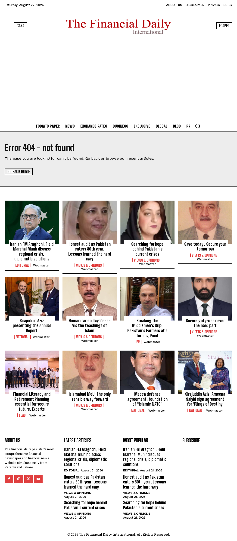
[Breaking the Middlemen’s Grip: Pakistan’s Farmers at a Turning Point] (147, 299)
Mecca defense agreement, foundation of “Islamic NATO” (147, 399)
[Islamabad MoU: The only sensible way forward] (89, 372)
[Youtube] (38, 479)
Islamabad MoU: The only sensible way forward (90, 396)
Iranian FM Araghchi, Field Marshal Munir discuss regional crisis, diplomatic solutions (31, 251)
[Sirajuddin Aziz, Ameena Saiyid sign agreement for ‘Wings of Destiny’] (205, 372)
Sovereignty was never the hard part (205, 323)
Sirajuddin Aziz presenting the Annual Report (32, 325)
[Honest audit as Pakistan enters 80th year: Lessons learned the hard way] (89, 222)
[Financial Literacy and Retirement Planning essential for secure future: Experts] (32, 372)
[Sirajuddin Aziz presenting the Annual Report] (32, 299)
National (22, 337)
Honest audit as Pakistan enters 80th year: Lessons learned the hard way (89, 251)
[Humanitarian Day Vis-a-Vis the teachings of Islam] (89, 299)
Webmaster (41, 265)
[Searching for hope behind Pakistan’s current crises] (147, 222)
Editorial (22, 265)
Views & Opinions (89, 265)
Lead (22, 415)
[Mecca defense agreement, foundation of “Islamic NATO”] (147, 372)
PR (138, 342)
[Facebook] (9, 479)
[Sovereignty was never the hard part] (205, 299)
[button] (197, 125)
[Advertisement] (118, 77)
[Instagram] (18, 479)
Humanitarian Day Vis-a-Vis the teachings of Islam (90, 325)
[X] (28, 479)
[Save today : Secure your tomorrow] (205, 222)
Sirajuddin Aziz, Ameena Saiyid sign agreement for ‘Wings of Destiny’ (205, 399)
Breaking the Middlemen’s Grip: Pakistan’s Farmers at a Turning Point (147, 328)
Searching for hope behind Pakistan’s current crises (147, 249)
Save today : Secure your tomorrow (205, 246)
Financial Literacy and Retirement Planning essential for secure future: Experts (31, 401)
